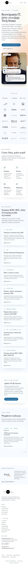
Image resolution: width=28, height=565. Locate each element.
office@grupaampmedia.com (8, 548)
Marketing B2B (5, 526)
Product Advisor (5, 508)
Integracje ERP (5, 528)
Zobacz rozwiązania (7, 48)
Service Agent (5, 512)
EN (22, 2)
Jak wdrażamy (17, 555)
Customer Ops (5, 510)
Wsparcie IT (4, 531)
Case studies (9, 555)
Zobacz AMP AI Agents (12, 399)
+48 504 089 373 (5, 546)
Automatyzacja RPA (6, 529)
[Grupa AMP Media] (7, 2)
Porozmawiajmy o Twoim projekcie (10, 45)
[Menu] (25, 2)
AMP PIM (3, 522)
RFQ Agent (4, 506)
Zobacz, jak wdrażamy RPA (7, 481)
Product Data (4, 514)
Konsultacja (13, 557)
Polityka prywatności (14, 562)
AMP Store (4, 524)
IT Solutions (4, 520)
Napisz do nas (7, 242)
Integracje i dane (5, 557)
